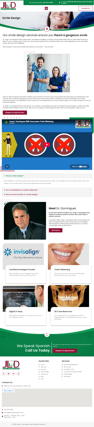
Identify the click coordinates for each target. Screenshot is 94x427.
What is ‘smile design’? (15, 176)
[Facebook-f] (3, 373)
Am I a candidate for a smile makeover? (22, 190)
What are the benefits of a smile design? (22, 194)
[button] (46, 8)
